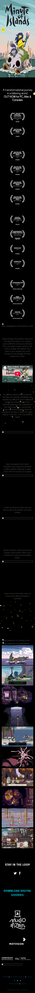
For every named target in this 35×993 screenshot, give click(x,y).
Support (29, 977)
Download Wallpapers (3, 29)
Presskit (5, 977)
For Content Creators (17, 977)
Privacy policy (14, 984)
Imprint (23, 984)
